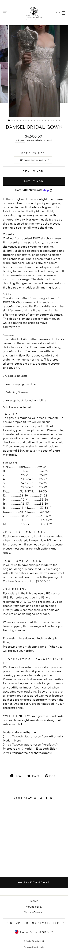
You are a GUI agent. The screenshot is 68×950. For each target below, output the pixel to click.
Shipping (20, 140)
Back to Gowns (36, 882)
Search (34, 900)
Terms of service (34, 912)
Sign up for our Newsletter (33, 922)
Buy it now (34, 181)
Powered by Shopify (34, 947)
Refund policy (33, 906)
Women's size (33, 153)
